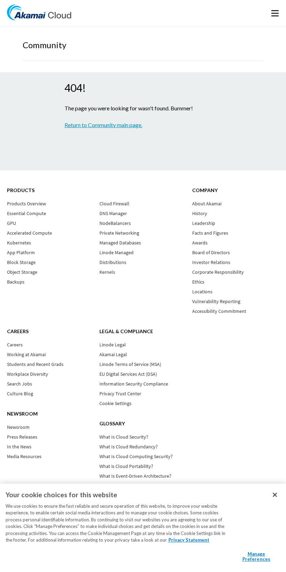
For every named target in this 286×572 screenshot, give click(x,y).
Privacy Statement (188, 540)
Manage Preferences (256, 556)
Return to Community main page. (103, 125)
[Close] (275, 495)
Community (44, 45)
